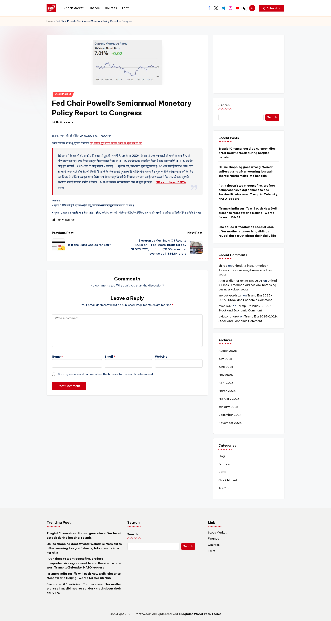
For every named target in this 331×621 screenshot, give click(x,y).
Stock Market (63, 94)
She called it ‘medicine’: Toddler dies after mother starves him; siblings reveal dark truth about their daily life (247, 231)
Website (161, 356)
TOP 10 (223, 488)
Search (224, 105)
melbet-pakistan (230, 295)
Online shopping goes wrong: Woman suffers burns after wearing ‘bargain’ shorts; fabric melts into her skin (246, 171)
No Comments (64, 122)
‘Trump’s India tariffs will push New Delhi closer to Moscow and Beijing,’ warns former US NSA (248, 213)
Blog (221, 456)
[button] (271, 8)
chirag (222, 266)
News (222, 472)
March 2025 (227, 391)
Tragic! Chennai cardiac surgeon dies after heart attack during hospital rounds (246, 153)
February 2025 (229, 399)
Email (110, 356)
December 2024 (230, 415)
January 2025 (228, 407)
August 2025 (227, 351)
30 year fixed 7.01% (171, 182)
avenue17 (225, 306)
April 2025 (226, 383)
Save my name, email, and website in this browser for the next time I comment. (106, 374)
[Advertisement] (248, 64)
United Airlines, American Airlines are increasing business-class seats (245, 270)
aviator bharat (228, 316)
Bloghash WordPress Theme (200, 614)
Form (211, 551)
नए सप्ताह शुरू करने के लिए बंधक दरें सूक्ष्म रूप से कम (116, 143)
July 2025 (225, 359)
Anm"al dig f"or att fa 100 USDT (240, 281)
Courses (214, 545)
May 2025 (225, 375)
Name (57, 356)
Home (50, 21)
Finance (224, 464)
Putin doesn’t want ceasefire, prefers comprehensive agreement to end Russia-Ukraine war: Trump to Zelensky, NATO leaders (248, 192)
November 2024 (230, 423)
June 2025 (225, 367)
